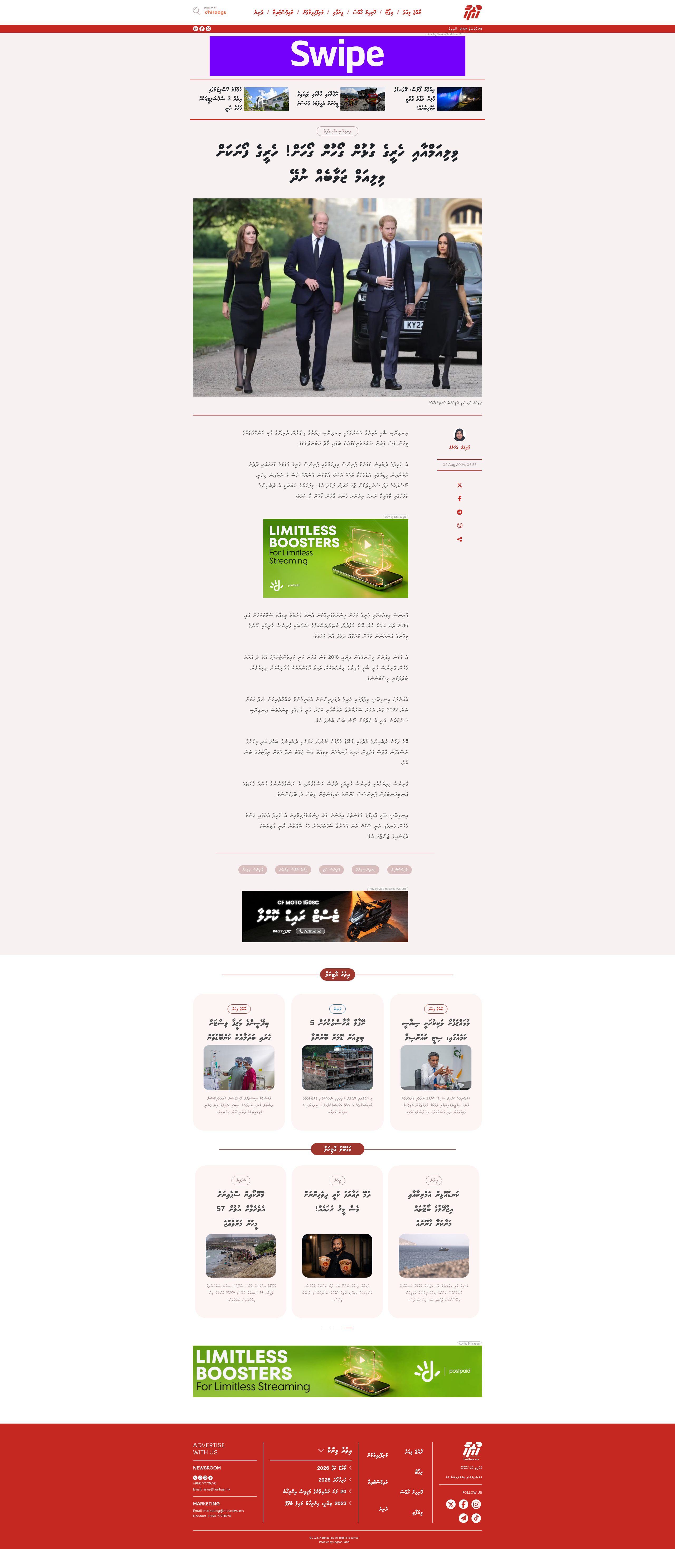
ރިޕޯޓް (389, 12)
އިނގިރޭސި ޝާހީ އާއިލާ (337, 131)
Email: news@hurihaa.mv (211, 1489)
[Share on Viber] (459, 526)
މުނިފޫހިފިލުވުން (313, 12)
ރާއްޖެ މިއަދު (412, 12)
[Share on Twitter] (459, 485)
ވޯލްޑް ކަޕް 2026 (333, 1468)
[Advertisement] (337, 55)
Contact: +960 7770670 (212, 1516)
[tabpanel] (433, 1241)
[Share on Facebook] (459, 499)
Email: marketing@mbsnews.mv (218, 1511)
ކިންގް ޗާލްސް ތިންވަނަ (293, 870)
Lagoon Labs (341, 1542)
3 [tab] (326, 1327)
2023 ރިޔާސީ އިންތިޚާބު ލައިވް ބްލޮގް (317, 1503)
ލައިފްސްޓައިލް (283, 12)
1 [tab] (349, 1327)
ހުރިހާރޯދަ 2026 (334, 1480)
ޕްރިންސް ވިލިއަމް (252, 870)
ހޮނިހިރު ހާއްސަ (364, 12)
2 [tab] (337, 1327)
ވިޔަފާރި (338, 12)
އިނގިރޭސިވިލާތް (365, 870)
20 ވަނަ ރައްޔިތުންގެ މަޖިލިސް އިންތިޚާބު (316, 1491)
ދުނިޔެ (258, 12)
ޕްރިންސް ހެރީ (331, 870)
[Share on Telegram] (459, 512)
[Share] (459, 539)
